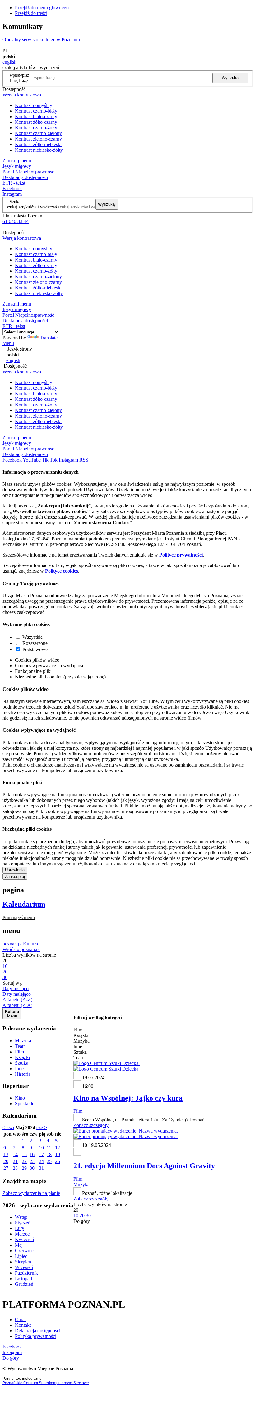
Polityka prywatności (35, 1336)
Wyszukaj (230, 77)
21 (15, 1161)
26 (57, 1161)
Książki (22, 1057)
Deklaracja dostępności (37, 1330)
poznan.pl (12, 943)
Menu (8, 343)
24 (41, 1161)
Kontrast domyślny (33, 105)
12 (57, 1147)
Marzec (22, 1233)
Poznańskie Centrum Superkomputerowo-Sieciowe (45, 1383)
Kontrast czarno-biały (36, 111)
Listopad (23, 1278)
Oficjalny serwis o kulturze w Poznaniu (41, 39)
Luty (19, 1228)
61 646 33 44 (15, 221)
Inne (19, 1068)
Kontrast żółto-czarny (36, 122)
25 (49, 1161)
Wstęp (21, 1217)
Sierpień (23, 1261)
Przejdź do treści (31, 13)
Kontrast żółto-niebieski (38, 144)
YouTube (32, 460)
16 (32, 1154)
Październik (26, 1273)
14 (15, 1154)
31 (41, 1168)
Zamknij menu (16, 160)
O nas (20, 1319)
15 (24, 1154)
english (9, 62)
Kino (20, 1098)
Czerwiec (24, 1250)
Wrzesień (24, 1267)
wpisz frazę (24, 78)
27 (5, 1168)
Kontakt (23, 1325)
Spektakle (24, 1103)
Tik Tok (50, 460)
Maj (19, 1245)
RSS (83, 460)
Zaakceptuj (15, 876)
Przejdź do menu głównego (42, 7)
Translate (49, 337)
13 (5, 1154)
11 (49, 1147)
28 (15, 1168)
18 (49, 1154)
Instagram (12, 194)
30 (32, 1168)
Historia (22, 1074)
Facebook (12, 188)
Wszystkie (32, 637)
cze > (41, 1127)
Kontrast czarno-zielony (38, 133)
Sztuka (21, 1063)
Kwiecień (24, 1239)
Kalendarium (23, 904)
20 (5, 1161)
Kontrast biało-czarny (36, 116)
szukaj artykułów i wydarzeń (32, 206)
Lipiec (21, 1256)
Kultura (30, 943)
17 (41, 1154)
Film (19, 1051)
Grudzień (24, 1284)
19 (57, 1154)
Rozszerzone (35, 643)
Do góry (81, 1221)
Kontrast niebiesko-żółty (39, 150)
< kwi (8, 1127)
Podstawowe (35, 649)
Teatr (20, 1046)
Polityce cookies (61, 571)
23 (32, 1161)
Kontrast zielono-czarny (38, 138)
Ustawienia (15, 870)
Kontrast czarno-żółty (36, 127)
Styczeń (22, 1222)
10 (41, 1147)
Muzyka (23, 1040)
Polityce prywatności (181, 554)
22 (24, 1161)
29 (24, 1168)
